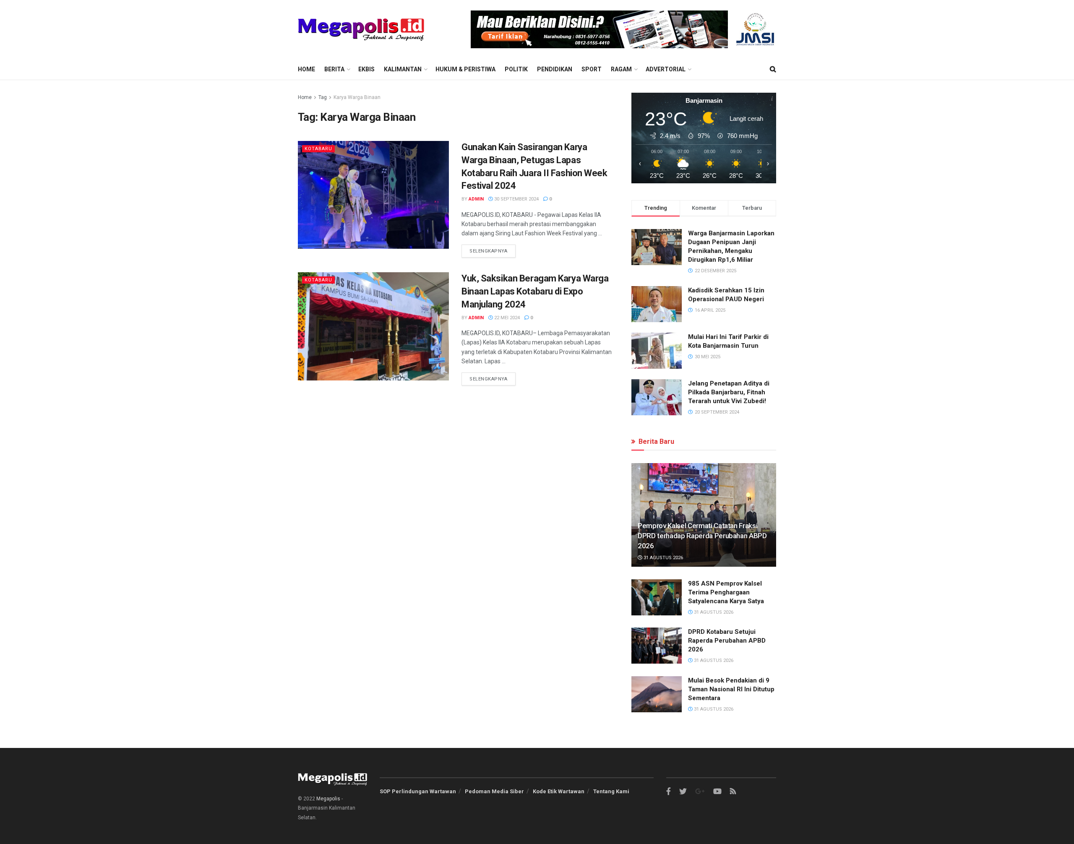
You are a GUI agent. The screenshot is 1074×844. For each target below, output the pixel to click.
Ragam (621, 69)
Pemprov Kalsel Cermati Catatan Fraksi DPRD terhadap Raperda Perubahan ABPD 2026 (702, 535)
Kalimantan (403, 69)
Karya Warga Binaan (357, 97)
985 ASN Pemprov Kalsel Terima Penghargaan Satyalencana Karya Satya (726, 592)
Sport (591, 69)
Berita (334, 69)
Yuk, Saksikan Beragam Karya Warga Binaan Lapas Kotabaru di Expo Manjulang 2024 (534, 291)
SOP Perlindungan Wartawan (418, 791)
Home (306, 69)
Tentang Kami (611, 791)
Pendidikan (554, 69)
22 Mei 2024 (506, 317)
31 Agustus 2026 (662, 557)
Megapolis (328, 799)
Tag (322, 97)
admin (476, 199)
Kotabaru (318, 148)
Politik (516, 69)
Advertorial (666, 69)
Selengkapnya (488, 251)
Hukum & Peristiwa (465, 69)
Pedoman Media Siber (494, 791)
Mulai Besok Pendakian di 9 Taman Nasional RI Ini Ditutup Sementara (731, 689)
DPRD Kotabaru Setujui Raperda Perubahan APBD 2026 (727, 640)
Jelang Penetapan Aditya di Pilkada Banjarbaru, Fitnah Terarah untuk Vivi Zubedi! (728, 392)
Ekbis (366, 69)
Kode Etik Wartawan (558, 791)
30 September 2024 (516, 199)
